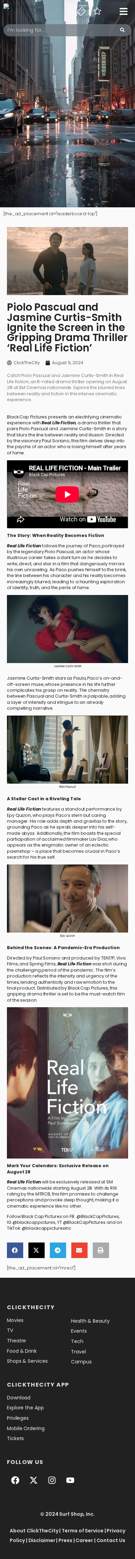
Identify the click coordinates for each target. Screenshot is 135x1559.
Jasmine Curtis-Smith (82, 429)
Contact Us (111, 1540)
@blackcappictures (33, 1222)
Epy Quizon (19, 815)
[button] (15, 1250)
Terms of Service (82, 1530)
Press (65, 1540)
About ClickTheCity (34, 1530)
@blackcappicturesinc (46, 1228)
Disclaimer (41, 1540)
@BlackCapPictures (97, 1216)
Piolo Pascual (33, 429)
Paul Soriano (56, 441)
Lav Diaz (98, 839)
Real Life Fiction (58, 423)
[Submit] (122, 30)
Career (84, 1540)
